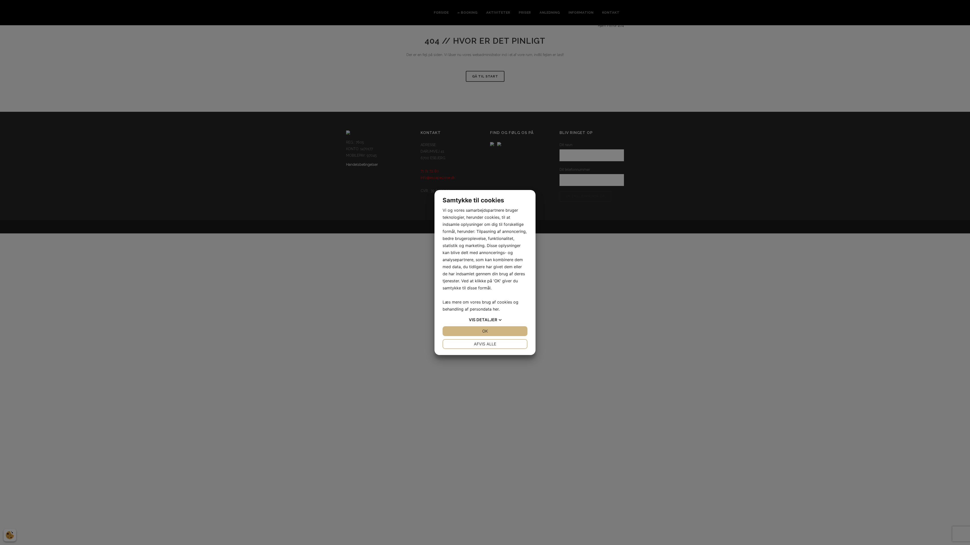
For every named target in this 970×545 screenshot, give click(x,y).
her (496, 309)
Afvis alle (485, 343)
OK (485, 331)
